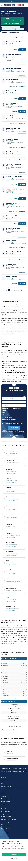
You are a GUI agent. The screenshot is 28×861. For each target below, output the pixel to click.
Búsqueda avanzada (6, 814)
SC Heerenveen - (13, 228)
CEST (11, 43)
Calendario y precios (7, 417)
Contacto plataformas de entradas (9, 788)
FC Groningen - (14, 42)
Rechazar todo (14, 858)
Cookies (3, 804)
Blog (2, 824)
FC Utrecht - (13, 91)
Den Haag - (13, 251)
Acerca (2, 780)
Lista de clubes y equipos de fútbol (9, 822)
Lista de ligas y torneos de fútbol (8, 819)
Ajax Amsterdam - (15, 189)
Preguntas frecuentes (6, 786)
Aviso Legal (3, 796)
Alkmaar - (13, 68)
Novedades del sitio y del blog (9, 419)
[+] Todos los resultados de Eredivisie (9, 729)
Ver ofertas (22, 49)
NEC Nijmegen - (13, 164)
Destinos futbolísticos (6, 816)
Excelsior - (14, 54)
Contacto (3, 783)
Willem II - (13, 115)
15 (18, 290)
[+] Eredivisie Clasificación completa (9, 698)
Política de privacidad (14, 435)
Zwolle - (12, 79)
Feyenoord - (12, 103)
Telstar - (13, 128)
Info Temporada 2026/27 (7, 811)
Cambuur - (12, 139)
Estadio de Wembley (6, 832)
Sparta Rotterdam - (13, 151)
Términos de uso (5, 798)
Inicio (2, 9)
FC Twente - (11, 264)
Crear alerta (22, 64)
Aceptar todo (14, 854)
